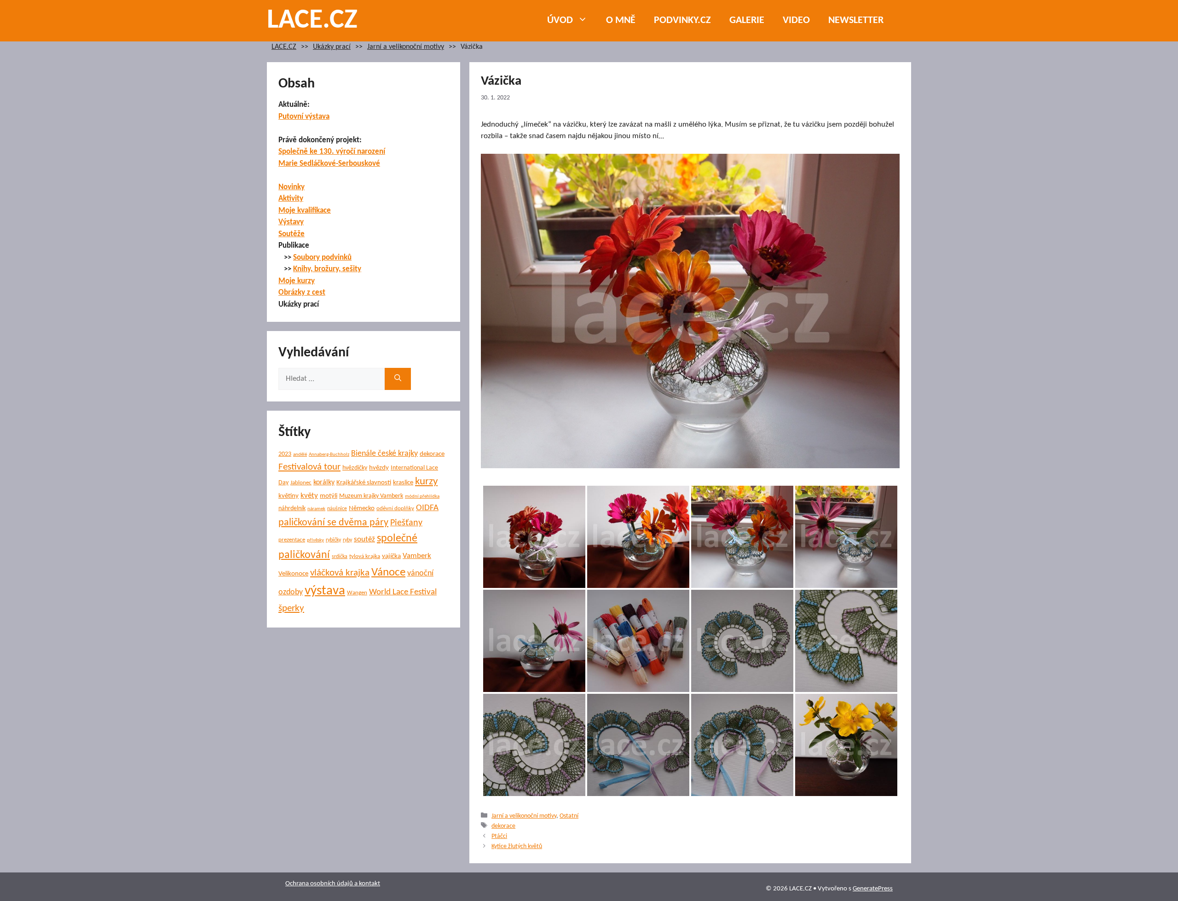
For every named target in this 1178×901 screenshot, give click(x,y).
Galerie (746, 20)
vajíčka (391, 556)
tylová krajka (364, 556)
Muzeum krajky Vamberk (371, 496)
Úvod (560, 20)
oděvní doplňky (395, 509)
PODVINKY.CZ (682, 20)
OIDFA (427, 508)
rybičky (333, 540)
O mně (620, 20)
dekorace (503, 826)
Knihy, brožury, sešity (327, 269)
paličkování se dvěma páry (333, 522)
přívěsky (315, 540)
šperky (291, 608)
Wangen (357, 593)
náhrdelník (292, 509)
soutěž (364, 539)
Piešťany (406, 523)
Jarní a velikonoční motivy (405, 47)
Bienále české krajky (384, 453)
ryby (347, 540)
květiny (288, 496)
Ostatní (569, 816)
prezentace (291, 540)
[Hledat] (398, 379)
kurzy (426, 482)
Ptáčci (499, 836)
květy (309, 496)
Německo (362, 508)
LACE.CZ (312, 21)
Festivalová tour (309, 467)
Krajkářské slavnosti (363, 482)
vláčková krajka (340, 573)
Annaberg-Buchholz (329, 454)
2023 (284, 454)
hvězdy (379, 468)
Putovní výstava (303, 117)
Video (796, 20)
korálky (324, 482)
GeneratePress (873, 888)
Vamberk (417, 556)
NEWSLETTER (856, 20)
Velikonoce (293, 573)
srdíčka (339, 556)
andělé (300, 454)
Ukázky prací (332, 47)
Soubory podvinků (322, 258)
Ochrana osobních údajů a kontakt (332, 883)
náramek (316, 509)
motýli (328, 496)
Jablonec (301, 483)
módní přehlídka (422, 496)
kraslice (403, 482)
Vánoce (388, 572)
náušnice (337, 509)
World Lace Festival (403, 592)
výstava (325, 591)
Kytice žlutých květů (516, 846)
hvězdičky (354, 468)
